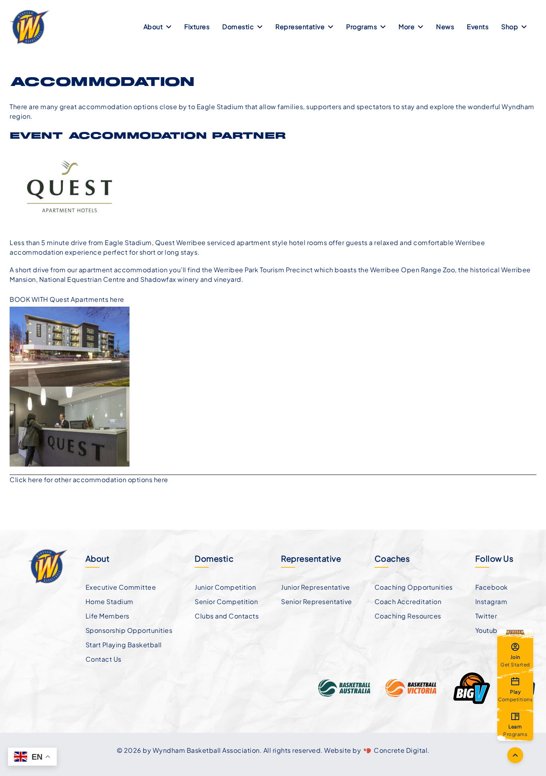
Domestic (238, 26)
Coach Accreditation (408, 601)
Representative (300, 26)
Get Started (515, 660)
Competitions (515, 695)
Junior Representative (315, 587)
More (406, 26)
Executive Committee (121, 587)
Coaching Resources (408, 616)
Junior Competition (225, 587)
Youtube (488, 630)
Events (477, 26)
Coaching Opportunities (414, 587)
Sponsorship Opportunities (129, 630)
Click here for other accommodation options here (89, 479)
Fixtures (196, 26)
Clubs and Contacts (227, 616)
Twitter (486, 616)
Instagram (491, 601)
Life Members (108, 616)
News (445, 26)
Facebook (491, 587)
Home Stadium (110, 601)
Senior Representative (316, 601)
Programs (361, 26)
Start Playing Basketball (124, 644)
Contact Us (104, 659)
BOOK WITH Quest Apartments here (67, 299)
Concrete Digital (400, 750)
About (153, 26)
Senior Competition (226, 601)
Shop (509, 26)
